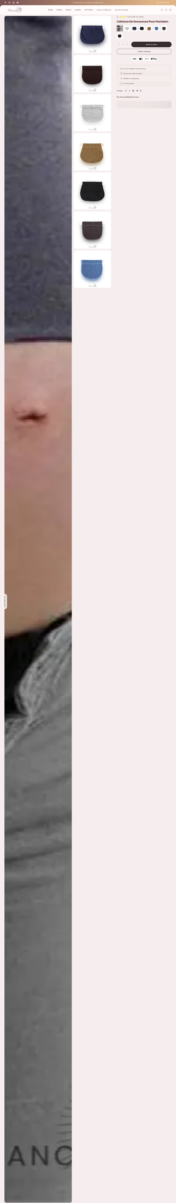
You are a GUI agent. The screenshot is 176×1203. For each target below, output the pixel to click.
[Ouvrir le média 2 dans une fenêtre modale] (92, 34)
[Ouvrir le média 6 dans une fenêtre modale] (92, 191)
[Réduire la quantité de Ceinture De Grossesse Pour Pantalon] (119, 44)
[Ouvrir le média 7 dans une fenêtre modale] (92, 230)
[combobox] (164, 2)
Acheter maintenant (144, 51)
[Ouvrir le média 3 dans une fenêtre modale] (92, 73)
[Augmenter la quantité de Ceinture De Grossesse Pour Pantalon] (127, 44)
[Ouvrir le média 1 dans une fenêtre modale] (38, 609)
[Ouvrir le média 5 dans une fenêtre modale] (92, 151)
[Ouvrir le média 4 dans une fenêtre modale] (92, 112)
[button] (4, 601)
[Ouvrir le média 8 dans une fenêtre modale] (92, 269)
